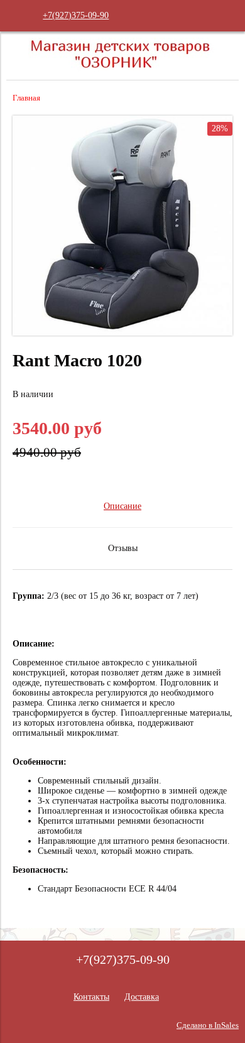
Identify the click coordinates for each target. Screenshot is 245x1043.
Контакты (91, 997)
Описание (122, 506)
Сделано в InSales (208, 1025)
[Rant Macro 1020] (122, 332)
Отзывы (123, 548)
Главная (26, 98)
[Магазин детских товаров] (122, 69)
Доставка (141, 997)
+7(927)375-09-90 (76, 15)
